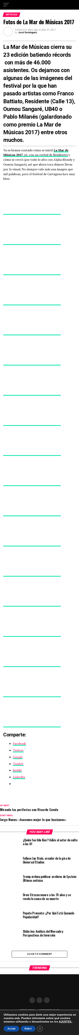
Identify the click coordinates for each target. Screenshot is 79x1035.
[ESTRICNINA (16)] (32, 273)
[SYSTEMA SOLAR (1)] (32, 363)
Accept (11, 1028)
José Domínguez (27, 32)
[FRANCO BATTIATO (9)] (32, 725)
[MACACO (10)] (32, 544)
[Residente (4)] (32, 333)
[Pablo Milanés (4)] (32, 665)
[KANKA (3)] (32, 574)
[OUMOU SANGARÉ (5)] (32, 484)
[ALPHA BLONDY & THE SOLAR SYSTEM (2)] (32, 213)
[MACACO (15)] (32, 695)
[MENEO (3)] (32, 635)
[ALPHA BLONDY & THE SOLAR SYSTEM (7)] (32, 393)
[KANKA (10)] (32, 604)
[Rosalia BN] (32, 514)
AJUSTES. (65, 1021)
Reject (28, 1028)
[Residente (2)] (32, 454)
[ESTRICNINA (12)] (32, 303)
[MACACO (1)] (32, 424)
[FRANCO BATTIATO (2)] (32, 243)
